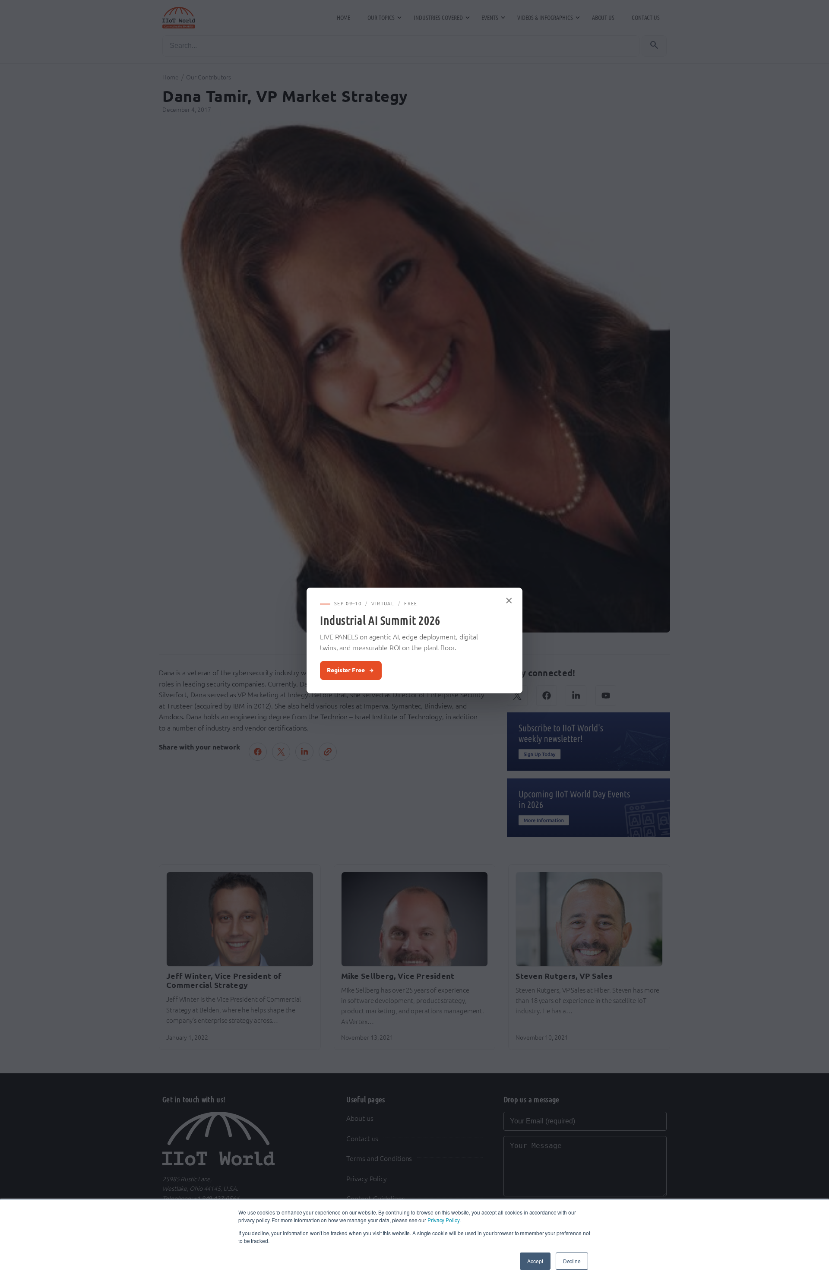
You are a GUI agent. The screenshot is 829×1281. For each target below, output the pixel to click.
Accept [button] (535, 1261)
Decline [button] (572, 1261)
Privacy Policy (443, 1220)
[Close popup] (509, 600)
